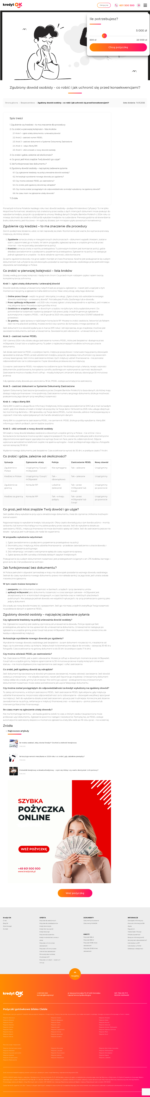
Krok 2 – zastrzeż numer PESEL (29, 138)
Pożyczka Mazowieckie (57, 1053)
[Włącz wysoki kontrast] (138, 5)
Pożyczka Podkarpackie (10, 1060)
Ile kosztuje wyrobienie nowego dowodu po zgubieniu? (40, 177)
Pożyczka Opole (55, 1022)
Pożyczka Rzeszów (8, 1025)
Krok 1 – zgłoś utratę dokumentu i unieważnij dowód (37, 133)
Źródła (14, 198)
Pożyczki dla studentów (46, 934)
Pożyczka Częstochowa (57, 1029)
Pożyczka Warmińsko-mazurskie (108, 1048)
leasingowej (17, 358)
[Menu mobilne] (145, 5)
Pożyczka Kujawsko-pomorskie (12, 1053)
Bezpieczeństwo (28, 103)
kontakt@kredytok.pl (45, 995)
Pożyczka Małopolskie (57, 1057)
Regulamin (131, 929)
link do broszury (128, 1085)
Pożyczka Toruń (103, 1034)
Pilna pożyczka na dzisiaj (47, 954)
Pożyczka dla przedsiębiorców (48, 923)
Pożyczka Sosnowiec (57, 1034)
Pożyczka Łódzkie (56, 1055)
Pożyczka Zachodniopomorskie (12, 1048)
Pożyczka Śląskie (104, 1055)
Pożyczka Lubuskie (56, 1050)
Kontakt (5, 929)
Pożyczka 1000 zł (89, 937)
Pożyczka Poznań (104, 1022)
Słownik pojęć (7, 926)
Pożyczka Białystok (8, 1020)
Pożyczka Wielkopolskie (106, 1050)
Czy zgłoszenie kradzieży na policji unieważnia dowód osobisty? (43, 173)
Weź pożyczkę (75, 893)
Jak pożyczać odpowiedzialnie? (137, 940)
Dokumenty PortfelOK (90, 923)
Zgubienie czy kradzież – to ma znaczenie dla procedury (38, 125)
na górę (75, 976)
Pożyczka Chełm (8, 1029)
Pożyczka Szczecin (56, 1036)
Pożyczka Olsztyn (8, 1022)
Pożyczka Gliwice (56, 1032)
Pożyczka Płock (103, 1032)
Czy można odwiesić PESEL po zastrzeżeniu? (35, 181)
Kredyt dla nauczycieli (46, 929)
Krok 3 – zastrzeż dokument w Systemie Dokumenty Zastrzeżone (44, 142)
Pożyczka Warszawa (9, 1018)
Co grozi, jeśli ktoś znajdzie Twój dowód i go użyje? (36, 159)
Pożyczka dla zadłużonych (47, 920)
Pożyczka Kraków (56, 1018)
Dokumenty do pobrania (91, 920)
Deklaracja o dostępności (135, 948)
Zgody (130, 926)
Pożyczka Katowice (104, 1025)
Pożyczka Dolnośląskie (105, 1053)
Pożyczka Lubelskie (104, 1057)
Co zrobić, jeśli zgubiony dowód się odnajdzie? (36, 185)
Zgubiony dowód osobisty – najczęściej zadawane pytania (39, 168)
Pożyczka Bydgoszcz (57, 1020)
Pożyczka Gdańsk (8, 1027)
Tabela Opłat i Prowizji (134, 932)
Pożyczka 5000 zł (89, 940)
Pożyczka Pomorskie (57, 1048)
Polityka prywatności (134, 934)
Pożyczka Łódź (55, 1027)
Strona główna (11, 103)
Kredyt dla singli (44, 932)
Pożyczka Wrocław (104, 1018)
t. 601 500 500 (42, 993)
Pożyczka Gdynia (8, 1032)
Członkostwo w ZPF (134, 943)
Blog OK (5, 923)
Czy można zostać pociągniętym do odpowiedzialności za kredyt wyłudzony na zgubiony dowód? (58, 189)
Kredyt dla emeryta (45, 926)
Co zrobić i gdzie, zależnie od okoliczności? (32, 155)
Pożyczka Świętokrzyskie (10, 1057)
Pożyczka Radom (8, 1034)
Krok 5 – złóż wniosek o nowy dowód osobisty (36, 150)
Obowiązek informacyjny (135, 920)
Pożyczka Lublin (56, 1025)
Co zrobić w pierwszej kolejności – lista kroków (34, 129)
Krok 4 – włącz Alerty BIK (27, 146)
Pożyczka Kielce (103, 1020)
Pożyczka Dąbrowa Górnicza (107, 1029)
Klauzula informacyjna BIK (136, 923)
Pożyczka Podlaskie (8, 1050)
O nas (5, 920)
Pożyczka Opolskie (8, 1055)
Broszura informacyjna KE (136, 937)
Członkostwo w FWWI (134, 946)
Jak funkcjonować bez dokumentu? (29, 164)
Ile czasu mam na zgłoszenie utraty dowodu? (35, 193)
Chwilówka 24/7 (44, 957)
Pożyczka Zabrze (8, 1036)
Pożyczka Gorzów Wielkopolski (108, 1027)
